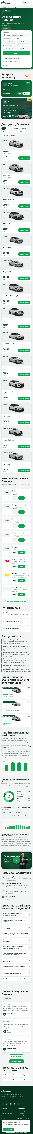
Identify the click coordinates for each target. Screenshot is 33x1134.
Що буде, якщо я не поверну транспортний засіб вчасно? (16, 960)
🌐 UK (24, 2)
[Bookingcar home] (6, 2)
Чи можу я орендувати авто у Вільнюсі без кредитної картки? (16, 934)
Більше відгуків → (16, 1056)
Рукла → (26, 1079)
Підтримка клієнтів (6, 1113)
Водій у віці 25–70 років (11, 61)
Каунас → (25, 1075)
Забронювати (24, 158)
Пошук (16, 53)
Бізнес (24, 128)
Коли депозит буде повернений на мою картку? (16, 920)
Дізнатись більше (16, 1126)
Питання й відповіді (6, 1116)
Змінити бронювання (23, 1118)
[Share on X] (6, 1104)
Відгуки (3, 1118)
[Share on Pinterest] (10, 1104)
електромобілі (7, 107)
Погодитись (8, 1129)
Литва (8, 7)
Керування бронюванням (24, 1111)
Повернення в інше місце (12, 58)
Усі (3, 128)
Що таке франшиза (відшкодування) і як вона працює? (16, 927)
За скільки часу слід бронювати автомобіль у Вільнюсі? (16, 914)
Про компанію (5, 1111)
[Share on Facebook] (2, 1104)
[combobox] (17, 35)
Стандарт (16, 128)
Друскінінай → (16, 1079)
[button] (5, 35)
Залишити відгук (16, 1061)
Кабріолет (21, 132)
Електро (5, 135)
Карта (19, 93)
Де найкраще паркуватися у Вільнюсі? (16, 967)
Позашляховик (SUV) (9, 132)
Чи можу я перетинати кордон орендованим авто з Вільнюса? (16, 972)
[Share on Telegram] (18, 1104)
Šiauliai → (5, 1079)
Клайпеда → (6, 1075)
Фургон (13, 135)
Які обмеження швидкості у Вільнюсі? (16, 979)
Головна (3, 7)
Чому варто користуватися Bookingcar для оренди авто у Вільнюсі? (16, 953)
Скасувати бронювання (23, 1116)
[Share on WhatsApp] (14, 1104)
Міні (9, 128)
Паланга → (16, 1075)
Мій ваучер (20, 1113)
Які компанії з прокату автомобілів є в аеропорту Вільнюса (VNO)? (16, 947)
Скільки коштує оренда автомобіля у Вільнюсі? (16, 940)
